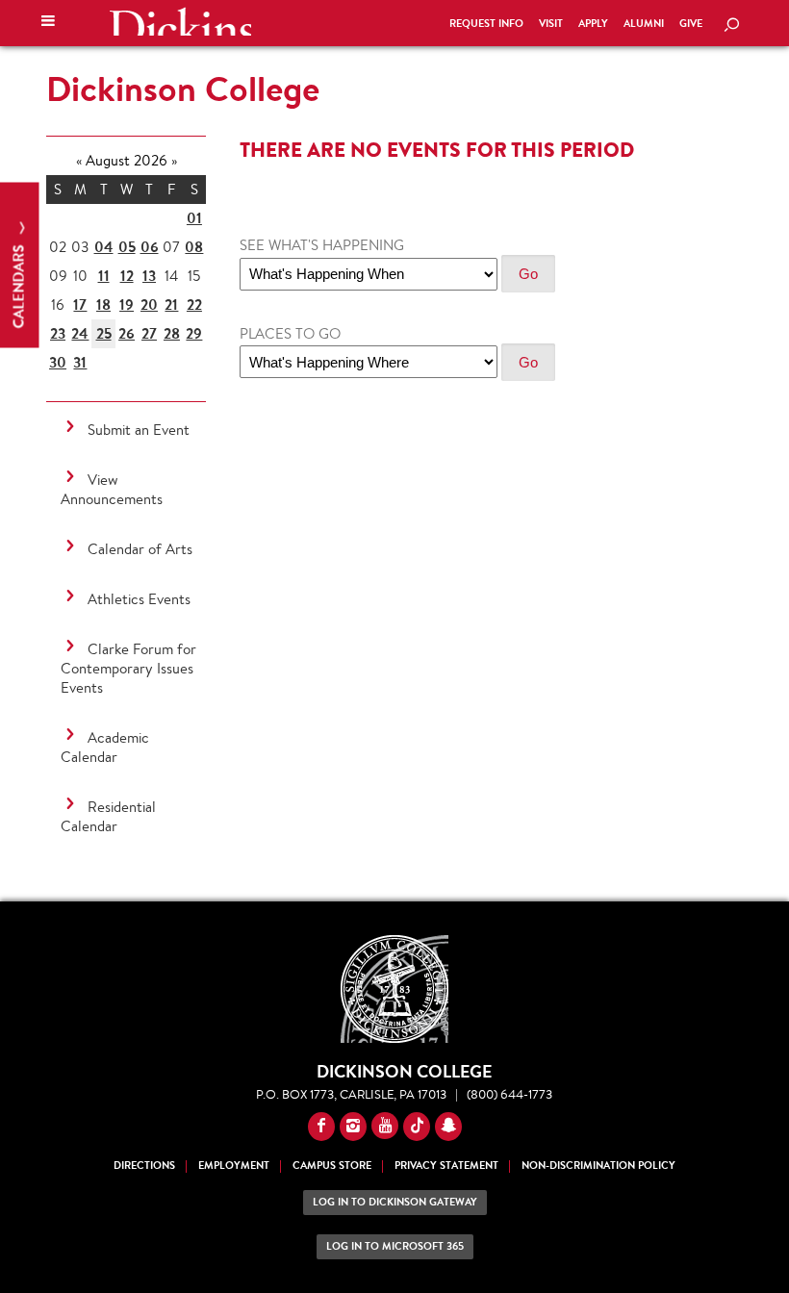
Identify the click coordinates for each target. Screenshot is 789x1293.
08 (194, 247)
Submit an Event (139, 429)
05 (127, 247)
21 (171, 304)
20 (149, 304)
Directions (144, 1165)
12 (127, 276)
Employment (233, 1165)
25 (104, 333)
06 (149, 247)
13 (149, 276)
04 (104, 247)
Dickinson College (180, 21)
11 (104, 276)
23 (57, 333)
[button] (48, 23)
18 (103, 304)
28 (172, 333)
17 (80, 304)
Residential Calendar (108, 816)
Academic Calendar (105, 747)
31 (80, 362)
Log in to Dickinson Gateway (395, 1202)
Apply (593, 23)
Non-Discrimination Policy (598, 1165)
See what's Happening (322, 245)
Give (690, 23)
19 (126, 304)
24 (80, 333)
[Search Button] (731, 25)
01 (194, 218)
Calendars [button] (19, 285)
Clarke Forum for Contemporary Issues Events (128, 668)
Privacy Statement (446, 1165)
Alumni (644, 23)
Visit (551, 23)
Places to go (290, 333)
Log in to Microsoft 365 (395, 1246)
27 (149, 333)
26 (126, 333)
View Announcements (112, 489)
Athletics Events (139, 599)
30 (57, 362)
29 (194, 333)
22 (194, 304)
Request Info (486, 23)
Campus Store (332, 1165)
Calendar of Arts (140, 549)
